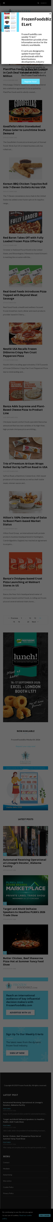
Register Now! (30, 81)
